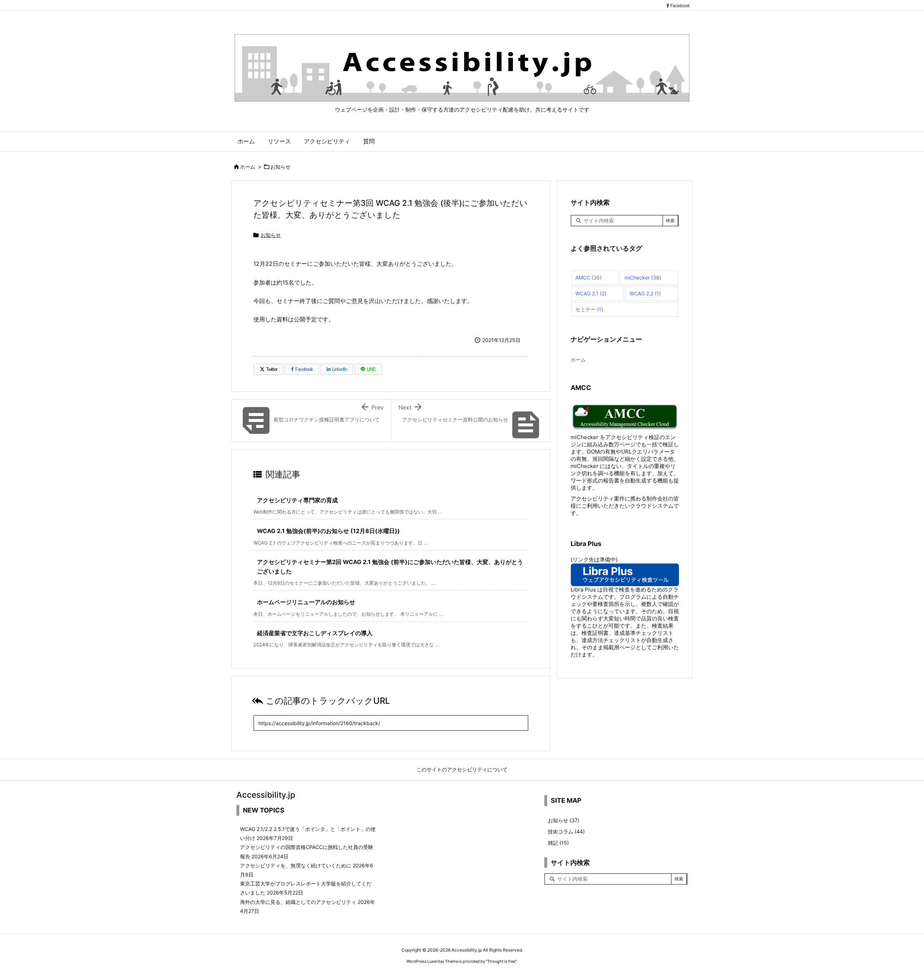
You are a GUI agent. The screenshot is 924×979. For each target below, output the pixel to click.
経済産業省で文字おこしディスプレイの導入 (314, 633)
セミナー (589, 309)
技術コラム (566, 831)
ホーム (247, 167)
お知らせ (280, 167)
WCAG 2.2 (645, 293)
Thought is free (501, 961)
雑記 (558, 843)
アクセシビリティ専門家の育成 (297, 500)
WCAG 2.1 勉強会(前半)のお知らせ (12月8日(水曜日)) (328, 530)
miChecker (642, 277)
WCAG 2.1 (590, 293)
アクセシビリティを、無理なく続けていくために (295, 865)
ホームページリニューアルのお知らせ (306, 602)
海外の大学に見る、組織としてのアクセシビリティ (298, 902)
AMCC (588, 277)
